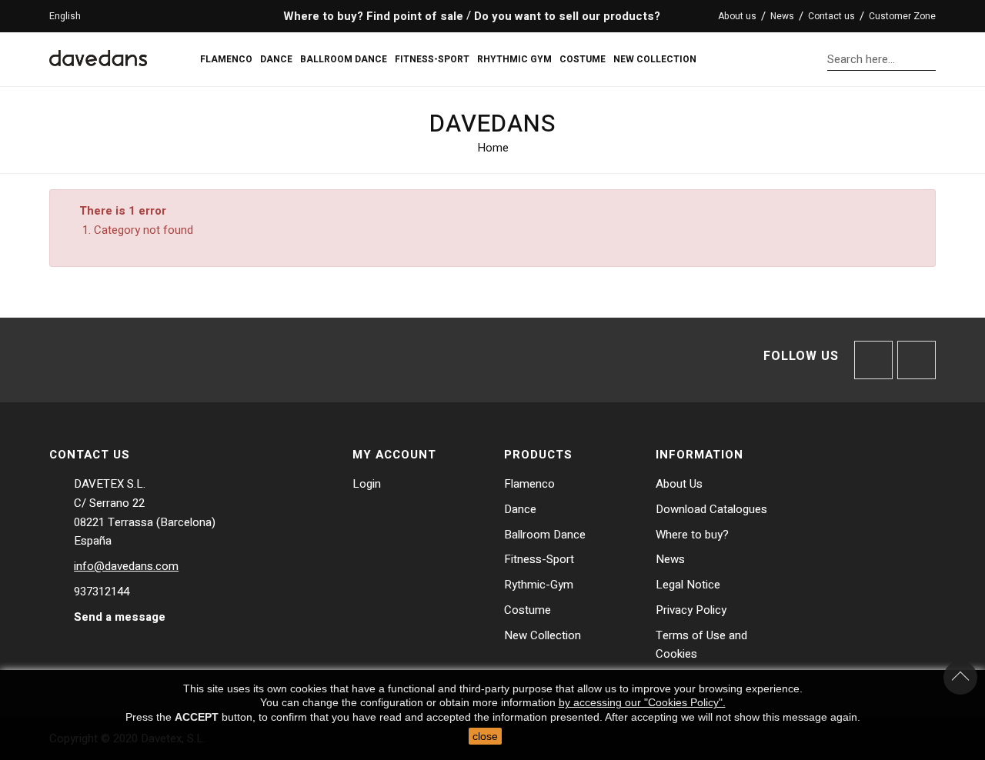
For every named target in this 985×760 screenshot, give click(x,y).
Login (366, 483)
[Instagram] (916, 360)
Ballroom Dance (545, 534)
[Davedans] (98, 51)
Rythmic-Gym (538, 584)
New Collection (542, 635)
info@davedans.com (126, 566)
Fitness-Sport (539, 559)
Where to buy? (692, 534)
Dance (520, 509)
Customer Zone (902, 16)
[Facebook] (873, 360)
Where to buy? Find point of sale (371, 16)
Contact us (831, 16)
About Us (679, 483)
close (485, 736)
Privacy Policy (691, 610)
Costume (527, 610)
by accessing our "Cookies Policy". (642, 702)
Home (493, 147)
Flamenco (529, 483)
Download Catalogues (711, 509)
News (782, 16)
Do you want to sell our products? (567, 16)
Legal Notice (688, 584)
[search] (931, 59)
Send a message (119, 616)
